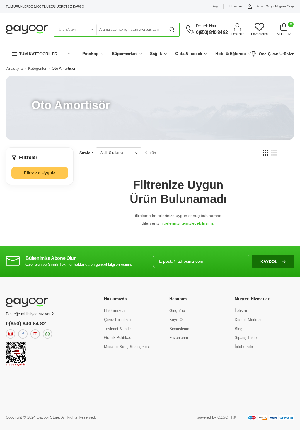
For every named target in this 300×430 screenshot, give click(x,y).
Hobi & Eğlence (230, 53)
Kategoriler (37, 68)
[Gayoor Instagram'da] (10, 334)
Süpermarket (124, 53)
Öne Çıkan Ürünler (276, 54)
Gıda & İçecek (188, 53)
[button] (41, 53)
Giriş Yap (177, 310)
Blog (214, 6)
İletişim (241, 310)
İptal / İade (244, 346)
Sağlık (156, 53)
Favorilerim (178, 337)
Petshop (90, 53)
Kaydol (269, 261)
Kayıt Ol (176, 320)
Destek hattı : (208, 26)
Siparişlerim (179, 329)
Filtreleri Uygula (40, 172)
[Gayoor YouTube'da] (35, 334)
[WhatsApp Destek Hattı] (47, 334)
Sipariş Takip (246, 337)
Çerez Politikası (117, 320)
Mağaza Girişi (284, 6)
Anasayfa (14, 68)
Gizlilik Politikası (118, 337)
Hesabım (235, 6)
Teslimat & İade (117, 329)
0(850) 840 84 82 (212, 32)
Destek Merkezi (248, 320)
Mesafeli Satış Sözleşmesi (127, 346)
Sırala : (86, 153)
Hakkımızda (114, 310)
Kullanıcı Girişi (263, 6)
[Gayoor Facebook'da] (23, 334)
